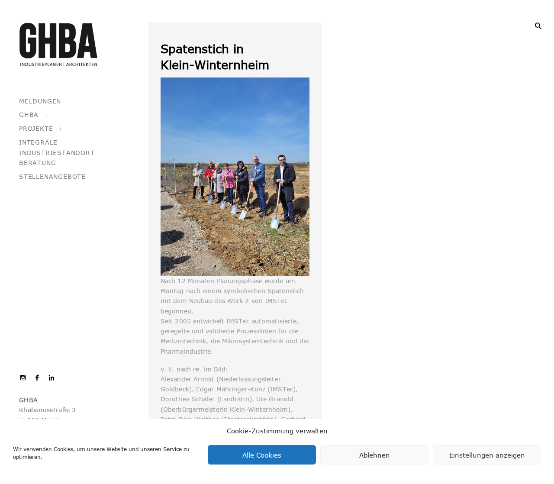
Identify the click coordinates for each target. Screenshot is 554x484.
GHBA (29, 114)
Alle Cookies (261, 455)
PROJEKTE (36, 128)
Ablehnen (374, 455)
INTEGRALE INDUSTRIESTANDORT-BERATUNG (58, 153)
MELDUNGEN (40, 101)
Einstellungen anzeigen (487, 455)
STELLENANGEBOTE (52, 176)
